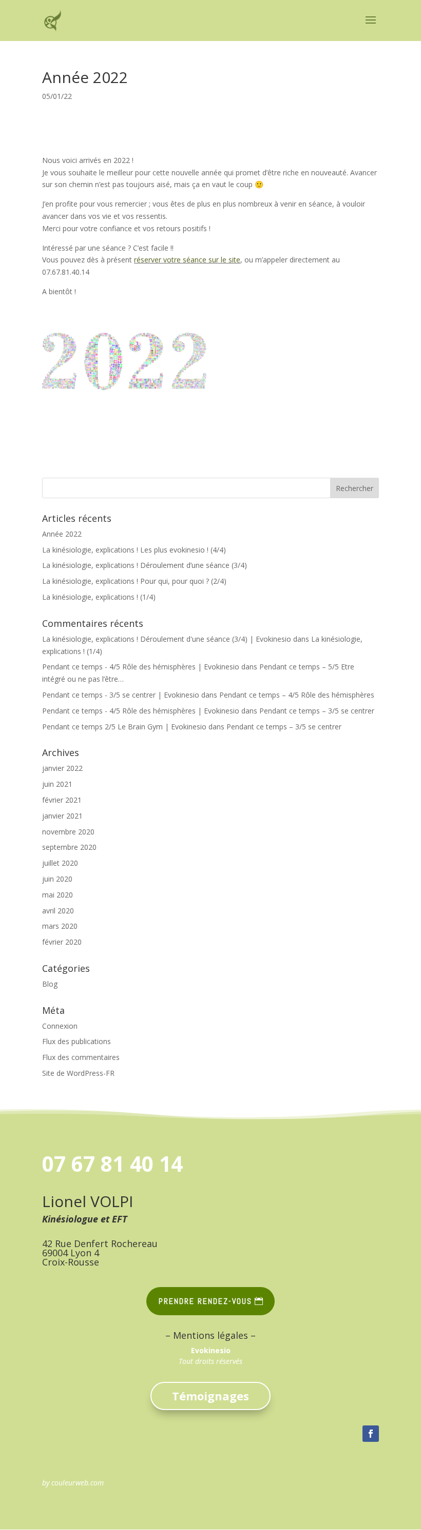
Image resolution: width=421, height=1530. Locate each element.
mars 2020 (60, 926)
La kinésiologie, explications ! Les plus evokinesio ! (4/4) (134, 550)
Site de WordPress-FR (78, 1073)
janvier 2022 (62, 768)
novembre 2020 (68, 832)
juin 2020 (57, 879)
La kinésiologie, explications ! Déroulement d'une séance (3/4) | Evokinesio (166, 639)
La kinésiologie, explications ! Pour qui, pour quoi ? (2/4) (134, 581)
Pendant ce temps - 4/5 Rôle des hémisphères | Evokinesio (140, 666)
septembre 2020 (69, 847)
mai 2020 (57, 895)
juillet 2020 (60, 863)
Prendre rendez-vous (205, 1301)
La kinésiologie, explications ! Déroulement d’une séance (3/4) (144, 565)
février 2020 (62, 942)
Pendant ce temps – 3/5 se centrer (316, 711)
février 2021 (62, 800)
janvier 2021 (62, 816)
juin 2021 (57, 784)
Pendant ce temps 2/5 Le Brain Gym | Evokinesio (124, 726)
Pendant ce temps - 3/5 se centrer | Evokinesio (120, 695)
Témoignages (210, 1395)
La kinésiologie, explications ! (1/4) (99, 597)
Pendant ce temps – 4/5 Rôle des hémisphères (296, 695)
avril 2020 (58, 910)
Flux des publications (76, 1041)
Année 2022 (62, 534)
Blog (50, 984)
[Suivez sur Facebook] (370, 1433)
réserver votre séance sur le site (187, 259)
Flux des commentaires (81, 1057)
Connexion (60, 1026)
